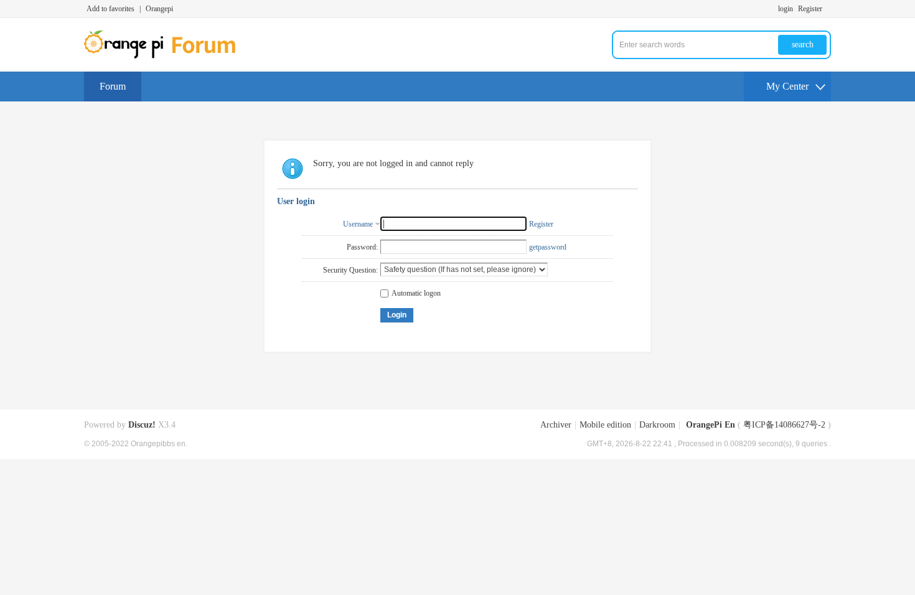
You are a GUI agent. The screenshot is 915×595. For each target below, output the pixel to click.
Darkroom (657, 424)
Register (810, 8)
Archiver (555, 424)
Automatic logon (416, 293)
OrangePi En (710, 424)
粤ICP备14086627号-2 (784, 424)
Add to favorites (110, 8)
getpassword (547, 247)
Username (358, 224)
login (785, 8)
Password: (362, 247)
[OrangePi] (166, 56)
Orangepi (159, 8)
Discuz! (142, 424)
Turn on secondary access (828, 8)
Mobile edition (605, 424)
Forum (113, 86)
